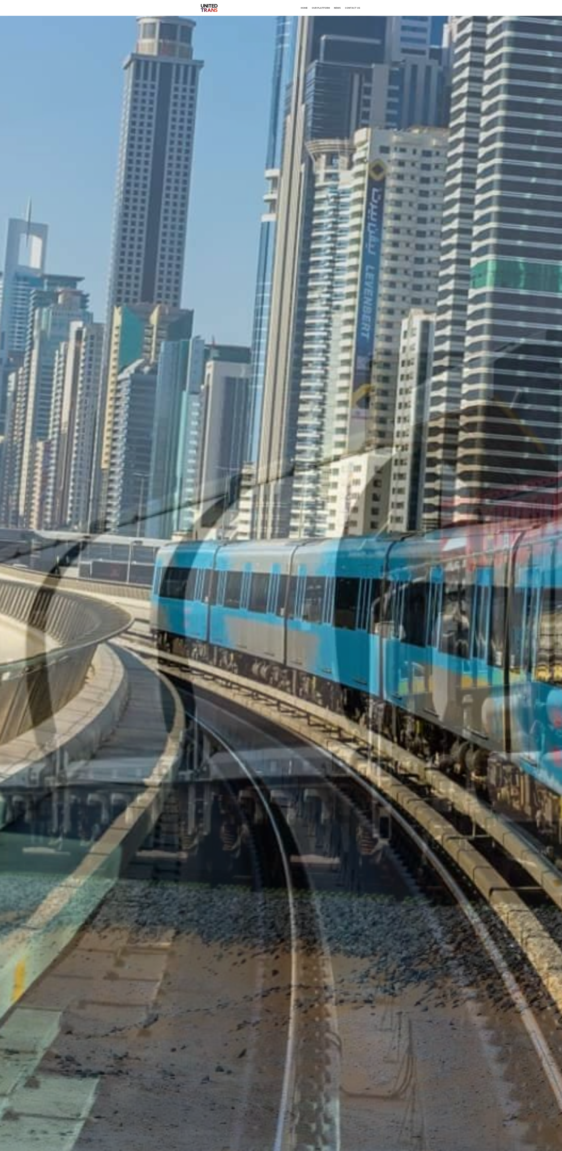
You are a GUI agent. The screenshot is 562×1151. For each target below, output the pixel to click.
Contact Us (352, 8)
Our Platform (321, 8)
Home (304, 8)
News (337, 8)
